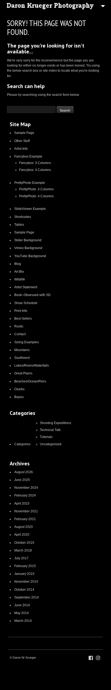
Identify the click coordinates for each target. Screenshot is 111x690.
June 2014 (22, 605)
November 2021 (26, 511)
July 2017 (21, 558)
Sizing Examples (26, 342)
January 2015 (24, 574)
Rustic (18, 326)
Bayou (19, 397)
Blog (17, 264)
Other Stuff (22, 141)
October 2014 (24, 590)
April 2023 (21, 503)
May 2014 (21, 613)
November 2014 (26, 581)
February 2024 (25, 495)
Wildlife (19, 279)
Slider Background (27, 240)
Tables (19, 225)
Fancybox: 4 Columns (35, 170)
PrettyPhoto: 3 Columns (36, 189)
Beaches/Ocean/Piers (30, 381)
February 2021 (25, 519)
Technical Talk (50, 430)
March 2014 (23, 621)
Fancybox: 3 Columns (35, 163)
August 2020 (23, 527)
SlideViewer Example (30, 209)
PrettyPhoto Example (29, 183)
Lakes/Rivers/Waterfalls (31, 365)
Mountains (22, 350)
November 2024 (26, 488)
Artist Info (21, 149)
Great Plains (23, 373)
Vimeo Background (28, 248)
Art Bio (19, 271)
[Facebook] (91, 658)
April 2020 (21, 534)
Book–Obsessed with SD (32, 295)
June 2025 (22, 480)
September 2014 (26, 597)
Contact (20, 334)
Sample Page (24, 133)
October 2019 (24, 543)
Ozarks (19, 389)
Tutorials (46, 437)
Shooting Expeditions (55, 423)
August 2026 (23, 472)
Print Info (20, 311)
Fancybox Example (28, 156)
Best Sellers (23, 318)
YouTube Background (30, 256)
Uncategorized (50, 444)
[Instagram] (98, 658)
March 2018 (23, 550)
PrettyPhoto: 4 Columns (36, 196)
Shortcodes (22, 217)
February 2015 (25, 566)
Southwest (22, 358)
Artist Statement (25, 287)
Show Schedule (25, 303)
